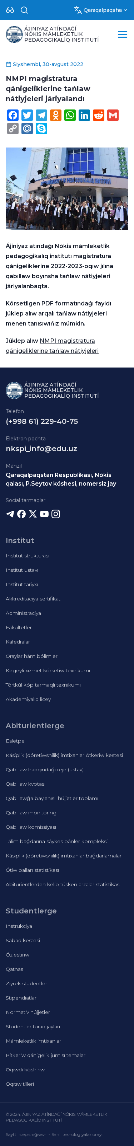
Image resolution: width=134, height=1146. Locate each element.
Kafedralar (18, 642)
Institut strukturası (27, 555)
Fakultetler (19, 627)
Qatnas (14, 969)
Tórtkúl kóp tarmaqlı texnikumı (43, 685)
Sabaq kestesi (23, 940)
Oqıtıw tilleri (20, 1084)
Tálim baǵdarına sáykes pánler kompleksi (57, 841)
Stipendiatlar (21, 998)
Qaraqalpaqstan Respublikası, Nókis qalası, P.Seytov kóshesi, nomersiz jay (61, 479)
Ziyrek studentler (26, 983)
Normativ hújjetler (28, 1012)
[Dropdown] (10, 10)
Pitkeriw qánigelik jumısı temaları (46, 1055)
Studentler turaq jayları (33, 1026)
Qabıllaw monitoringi (32, 812)
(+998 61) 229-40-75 (42, 421)
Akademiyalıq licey (28, 699)
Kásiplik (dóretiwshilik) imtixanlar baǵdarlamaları (64, 855)
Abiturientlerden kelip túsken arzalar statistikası (63, 884)
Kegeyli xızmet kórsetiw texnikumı (48, 670)
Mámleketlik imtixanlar (33, 1041)
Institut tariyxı (22, 584)
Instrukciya (19, 926)
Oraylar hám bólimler (32, 656)
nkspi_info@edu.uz (41, 448)
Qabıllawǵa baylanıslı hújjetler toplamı (52, 798)
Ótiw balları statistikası (32, 870)
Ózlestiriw (17, 954)
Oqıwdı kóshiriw (25, 1069)
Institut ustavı (22, 570)
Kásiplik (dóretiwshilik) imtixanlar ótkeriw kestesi (64, 755)
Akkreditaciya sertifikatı (33, 598)
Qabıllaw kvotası (25, 784)
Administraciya (23, 613)
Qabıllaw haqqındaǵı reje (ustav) (45, 769)
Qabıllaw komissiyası (31, 827)
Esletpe (15, 741)
